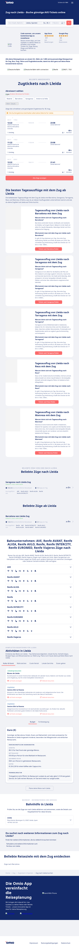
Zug (14, 873)
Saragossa (29, 99)
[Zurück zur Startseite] (9, 3)
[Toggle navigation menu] (72, 3)
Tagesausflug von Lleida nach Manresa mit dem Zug (52, 413)
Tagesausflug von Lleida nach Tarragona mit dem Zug (52, 314)
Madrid (9, 99)
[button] (47, 23)
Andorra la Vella (42, 99)
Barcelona (18, 99)
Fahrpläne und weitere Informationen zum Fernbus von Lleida (21, 845)
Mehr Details (11, 104)
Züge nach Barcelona (11, 864)
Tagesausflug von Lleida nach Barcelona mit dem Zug (52, 212)
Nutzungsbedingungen (49, 943)
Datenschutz (65, 943)
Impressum (34, 943)
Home (8, 873)
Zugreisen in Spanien (25, 873)
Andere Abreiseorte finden (19, 94)
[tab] (8, 663)
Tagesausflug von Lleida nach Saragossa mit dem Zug (52, 261)
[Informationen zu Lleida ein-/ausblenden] (70, 820)
